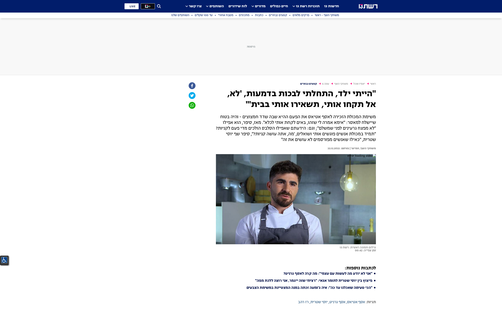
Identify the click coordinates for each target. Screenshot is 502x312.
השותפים (216, 6)
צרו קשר (195, 6)
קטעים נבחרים (308, 84)
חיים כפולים (279, 6)
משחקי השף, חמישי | (362, 148)
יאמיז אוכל (359, 84)
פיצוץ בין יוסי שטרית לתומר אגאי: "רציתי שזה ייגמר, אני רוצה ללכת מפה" (313, 280)
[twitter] (192, 95)
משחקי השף (341, 84)
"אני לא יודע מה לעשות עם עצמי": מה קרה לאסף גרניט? (328, 273)
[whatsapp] (192, 105)
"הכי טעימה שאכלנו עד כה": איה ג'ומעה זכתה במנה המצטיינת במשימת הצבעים (309, 287)
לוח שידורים (237, 6)
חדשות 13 (331, 6)
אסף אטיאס (356, 302)
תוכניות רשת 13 (308, 6)
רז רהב (303, 302)
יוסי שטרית (319, 302)
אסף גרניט (337, 302)
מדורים (260, 6)
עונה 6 (325, 84)
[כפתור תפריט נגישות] (4, 260)
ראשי (373, 84)
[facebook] (192, 85)
